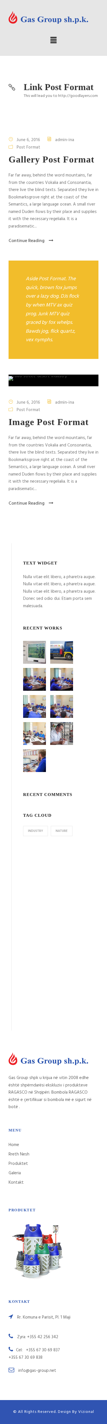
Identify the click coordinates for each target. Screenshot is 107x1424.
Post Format (28, 147)
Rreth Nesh (19, 1154)
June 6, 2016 (28, 139)
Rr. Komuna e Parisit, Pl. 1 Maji (43, 1317)
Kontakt (16, 1182)
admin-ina (64, 139)
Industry (35, 831)
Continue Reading (27, 241)
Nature (62, 831)
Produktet (18, 1163)
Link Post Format (59, 87)
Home (14, 1144)
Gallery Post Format (51, 159)
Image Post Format (49, 422)
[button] (53, 40)
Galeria (15, 1173)
